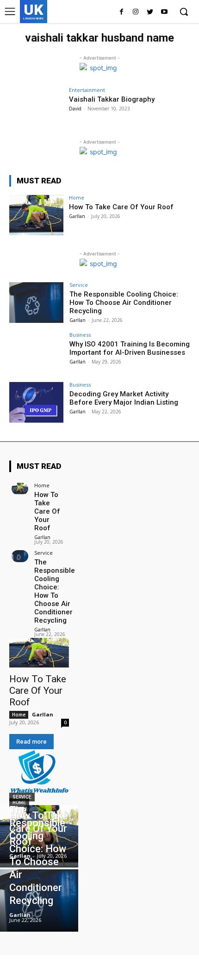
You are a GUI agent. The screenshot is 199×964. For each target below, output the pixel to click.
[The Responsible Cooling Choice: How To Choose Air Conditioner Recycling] (36, 302)
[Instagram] (136, 12)
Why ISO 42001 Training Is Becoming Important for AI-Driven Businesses (129, 348)
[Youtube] (164, 12)
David (75, 108)
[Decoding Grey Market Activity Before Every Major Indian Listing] (36, 402)
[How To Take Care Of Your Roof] (36, 215)
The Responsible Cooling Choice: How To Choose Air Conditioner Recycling (123, 302)
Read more (31, 741)
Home (76, 197)
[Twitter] (150, 12)
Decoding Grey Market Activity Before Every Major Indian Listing (123, 398)
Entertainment (87, 89)
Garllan (77, 216)
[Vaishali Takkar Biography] (36, 107)
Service (78, 284)
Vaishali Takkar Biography (112, 99)
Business (80, 334)
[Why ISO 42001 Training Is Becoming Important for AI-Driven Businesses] (36, 352)
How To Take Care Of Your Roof (121, 207)
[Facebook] (121, 12)
